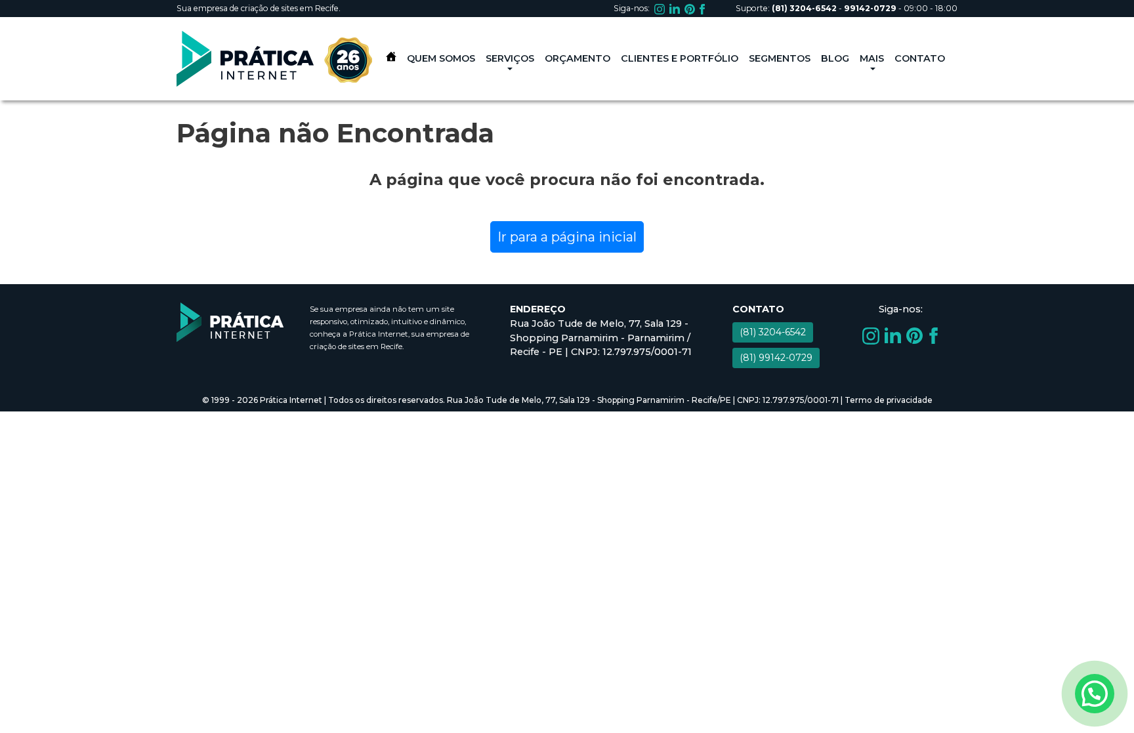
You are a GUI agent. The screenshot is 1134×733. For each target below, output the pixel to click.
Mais (872, 58)
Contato (919, 58)
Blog (835, 58)
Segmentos (779, 58)
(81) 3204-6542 (773, 332)
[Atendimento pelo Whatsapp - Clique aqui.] (1094, 693)
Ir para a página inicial (567, 237)
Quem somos (441, 58)
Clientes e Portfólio (679, 58)
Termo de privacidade (889, 400)
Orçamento (577, 58)
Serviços (510, 58)
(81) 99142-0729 (776, 358)
